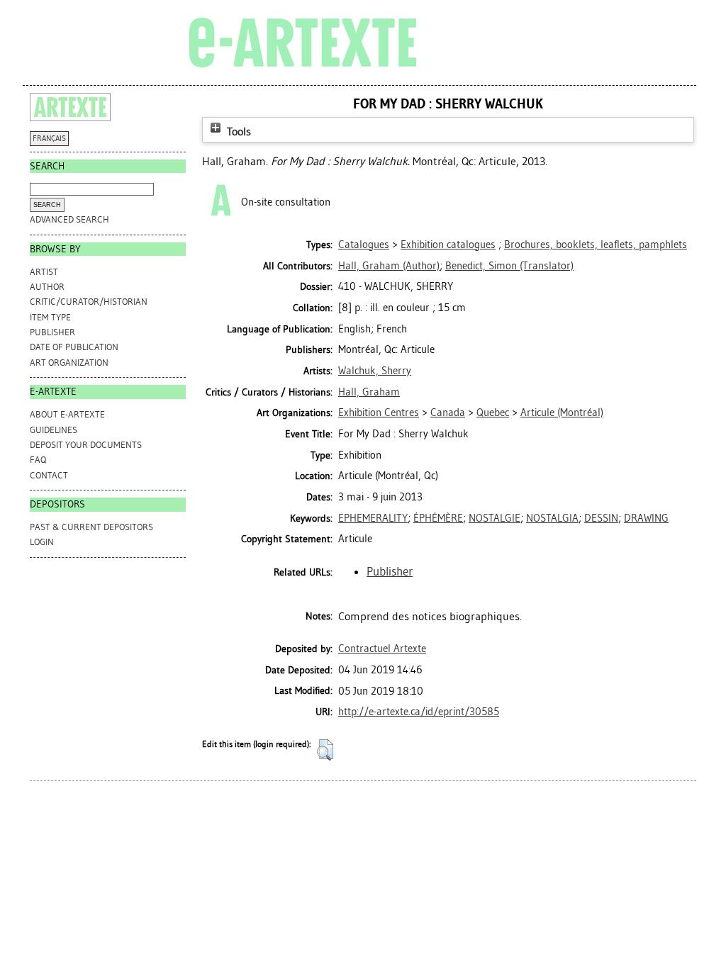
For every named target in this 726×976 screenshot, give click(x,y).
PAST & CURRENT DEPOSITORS (91, 527)
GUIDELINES (53, 430)
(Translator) (509, 265)
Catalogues (363, 244)
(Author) (389, 265)
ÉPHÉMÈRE (438, 518)
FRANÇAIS (49, 138)
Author (47, 286)
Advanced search (69, 219)
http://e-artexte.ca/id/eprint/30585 (418, 711)
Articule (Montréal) (561, 412)
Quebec (492, 412)
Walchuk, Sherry (374, 370)
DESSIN (601, 518)
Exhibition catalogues (448, 244)
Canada (447, 412)
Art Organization (69, 362)
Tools (237, 131)
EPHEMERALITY (373, 518)
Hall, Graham (369, 392)
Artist (44, 272)
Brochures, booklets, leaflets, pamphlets (595, 244)
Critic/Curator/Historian (88, 301)
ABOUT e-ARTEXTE (67, 414)
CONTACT (49, 475)
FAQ (38, 459)
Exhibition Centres (378, 412)
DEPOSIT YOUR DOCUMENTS (86, 444)
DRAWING (646, 518)
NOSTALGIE (494, 518)
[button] (325, 750)
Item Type (50, 317)
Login (42, 542)
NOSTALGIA (552, 518)
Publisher (52, 332)
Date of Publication (74, 347)
